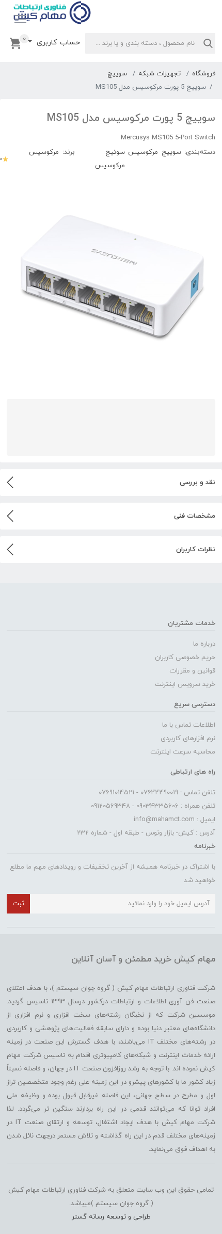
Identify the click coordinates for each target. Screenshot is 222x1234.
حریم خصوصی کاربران (185, 657)
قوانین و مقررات (192, 671)
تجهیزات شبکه (159, 73)
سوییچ (117, 73)
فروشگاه (203, 73)
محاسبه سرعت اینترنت (182, 752)
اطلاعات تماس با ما (188, 725)
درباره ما (204, 644)
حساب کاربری (57, 42)
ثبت (18, 903)
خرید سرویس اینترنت (185, 684)
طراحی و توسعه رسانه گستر (111, 1217)
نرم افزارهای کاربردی (188, 738)
